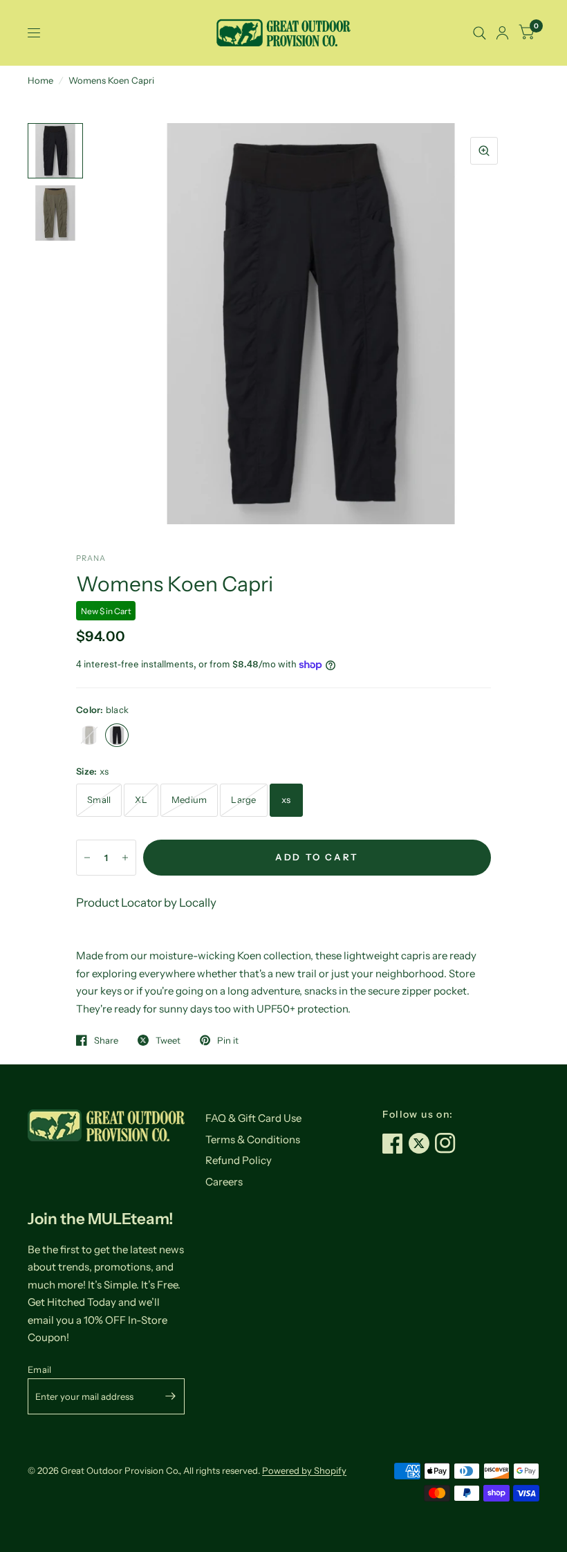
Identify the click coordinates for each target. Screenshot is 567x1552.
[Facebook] (395, 1143)
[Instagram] (448, 1143)
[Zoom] (484, 151)
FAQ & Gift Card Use (253, 1118)
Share (106, 1040)
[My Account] (502, 33)
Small (99, 799)
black (117, 735)
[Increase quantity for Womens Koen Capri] (125, 857)
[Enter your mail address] (171, 1396)
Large (243, 799)
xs (286, 799)
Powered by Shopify (304, 1470)
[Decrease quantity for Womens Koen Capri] (87, 857)
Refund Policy (238, 1160)
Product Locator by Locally (146, 902)
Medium (189, 799)
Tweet (168, 1040)
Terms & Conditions (252, 1139)
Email (39, 1369)
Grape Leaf (89, 735)
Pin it (228, 1040)
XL (141, 799)
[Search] (479, 33)
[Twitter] (422, 1143)
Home (40, 80)
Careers (224, 1181)
